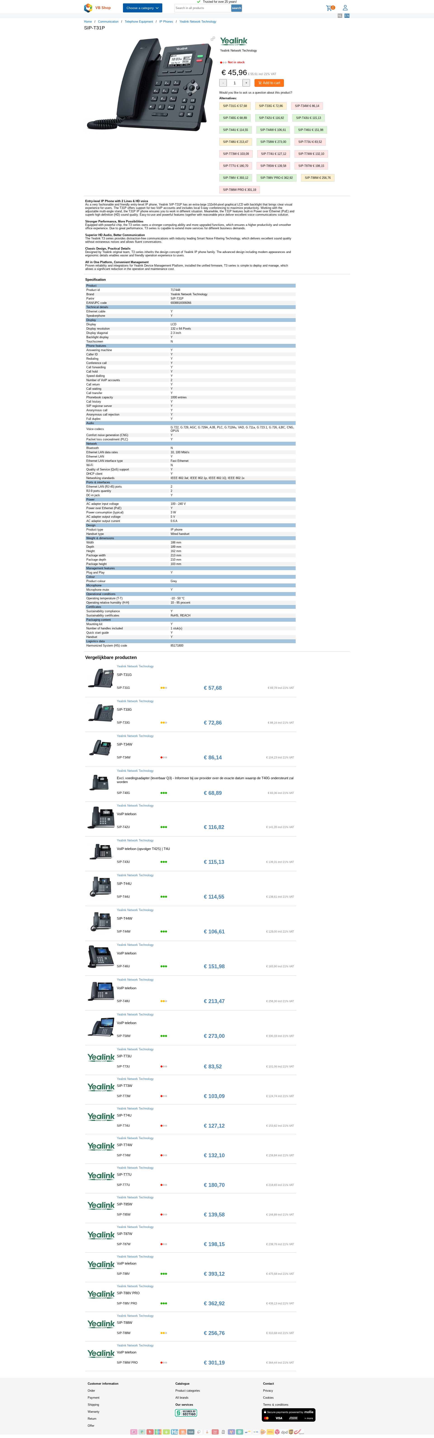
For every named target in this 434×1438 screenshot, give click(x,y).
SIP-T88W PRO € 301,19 (239, 189)
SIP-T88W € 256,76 (318, 177)
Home (88, 21)
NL (340, 15)
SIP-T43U (123, 862)
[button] (213, 38)
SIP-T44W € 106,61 (273, 130)
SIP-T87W (124, 1234)
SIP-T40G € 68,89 (235, 118)
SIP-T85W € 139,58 (273, 166)
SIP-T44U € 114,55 (235, 130)
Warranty (93, 1411)
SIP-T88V (123, 1273)
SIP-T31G (124, 675)
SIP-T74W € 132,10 (311, 154)
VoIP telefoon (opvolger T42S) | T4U (143, 849)
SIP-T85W (124, 1204)
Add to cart (271, 83)
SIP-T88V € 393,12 (235, 177)
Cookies (268, 1397)
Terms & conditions (275, 1404)
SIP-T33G (124, 709)
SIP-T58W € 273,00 (273, 142)
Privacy (268, 1390)
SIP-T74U (124, 1115)
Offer (91, 1425)
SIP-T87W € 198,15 (311, 166)
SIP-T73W (124, 1086)
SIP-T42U (123, 827)
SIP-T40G (123, 793)
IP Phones (166, 21)
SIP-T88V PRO (128, 1293)
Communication (108, 21)
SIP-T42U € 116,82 (271, 118)
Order (91, 1390)
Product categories (187, 1390)
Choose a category (141, 8)
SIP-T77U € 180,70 (235, 166)
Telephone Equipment (139, 21)
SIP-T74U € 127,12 (273, 154)
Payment (93, 1397)
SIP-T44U (124, 883)
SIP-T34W (124, 744)
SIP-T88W (124, 1323)
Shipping (93, 1404)
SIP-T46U (123, 966)
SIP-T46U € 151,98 (310, 130)
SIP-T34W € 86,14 (307, 106)
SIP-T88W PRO (127, 1362)
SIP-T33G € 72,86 (271, 106)
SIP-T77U (124, 1174)
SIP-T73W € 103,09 (236, 154)
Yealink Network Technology (197, 21)
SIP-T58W (123, 1036)
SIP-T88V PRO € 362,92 (276, 177)
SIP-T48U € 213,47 (235, 142)
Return (92, 1418)
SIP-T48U (123, 1001)
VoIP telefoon (126, 814)
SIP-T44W (124, 918)
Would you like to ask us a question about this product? (255, 92)
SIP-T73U (124, 1056)
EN (347, 15)
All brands (182, 1397)
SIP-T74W (124, 1145)
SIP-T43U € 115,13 (308, 118)
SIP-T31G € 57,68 (235, 106)
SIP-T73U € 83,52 (310, 142)
